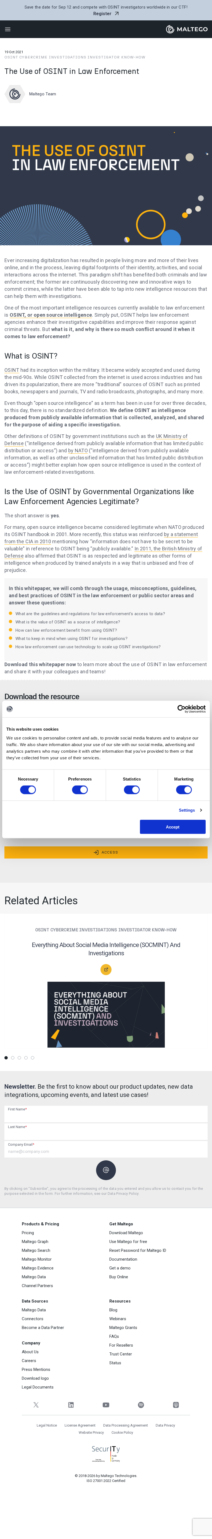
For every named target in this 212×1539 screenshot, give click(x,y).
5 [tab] (32, 1057)
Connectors (32, 1318)
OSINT (11, 57)
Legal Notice (47, 1425)
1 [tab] (6, 1057)
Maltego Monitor (37, 1259)
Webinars (117, 1318)
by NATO (78, 450)
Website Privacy (91, 1432)
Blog (113, 1309)
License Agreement (80, 1425)
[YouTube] (106, 1404)
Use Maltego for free (128, 1241)
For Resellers (121, 1345)
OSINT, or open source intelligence (51, 315)
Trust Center (120, 1354)
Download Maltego (126, 1232)
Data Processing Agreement (125, 1425)
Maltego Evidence (38, 1268)
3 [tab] (19, 1057)
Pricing (28, 1232)
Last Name (17, 1127)
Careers (29, 1360)
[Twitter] (36, 1404)
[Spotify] (140, 1404)
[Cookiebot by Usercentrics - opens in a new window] (181, 709)
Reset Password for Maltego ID (137, 1250)
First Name (17, 1109)
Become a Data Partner (43, 1327)
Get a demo (120, 1268)
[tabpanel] (106, 984)
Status (115, 1362)
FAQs (114, 1336)
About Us (30, 1351)
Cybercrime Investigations (52, 57)
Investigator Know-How (116, 57)
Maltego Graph (35, 1241)
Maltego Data (34, 1276)
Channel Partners (37, 1285)
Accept (172, 826)
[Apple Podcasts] (176, 1404)
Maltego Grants (123, 1327)
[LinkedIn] (71, 1404)
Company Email (21, 1144)
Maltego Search (36, 1250)
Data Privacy (165, 1425)
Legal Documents (38, 1387)
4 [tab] (26, 1057)
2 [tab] (12, 1057)
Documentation (123, 1259)
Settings (187, 810)
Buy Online (118, 1276)
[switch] (80, 789)
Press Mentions (36, 1369)
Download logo (35, 1378)
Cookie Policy (122, 1432)
